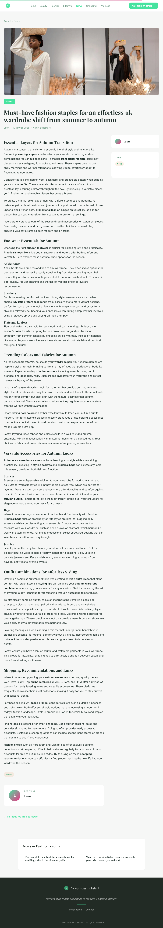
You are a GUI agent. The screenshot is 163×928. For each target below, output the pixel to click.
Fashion (55, 5)
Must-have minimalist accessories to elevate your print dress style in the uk (110, 858)
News (79, 5)
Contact (90, 909)
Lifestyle (67, 5)
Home (33, 5)
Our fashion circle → (143, 5)
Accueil (7, 21)
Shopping (91, 5)
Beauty (43, 5)
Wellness (105, 5)
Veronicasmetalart (85, 888)
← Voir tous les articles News (21, 816)
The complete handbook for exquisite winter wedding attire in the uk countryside (49, 858)
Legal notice (75, 909)
